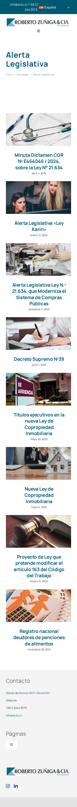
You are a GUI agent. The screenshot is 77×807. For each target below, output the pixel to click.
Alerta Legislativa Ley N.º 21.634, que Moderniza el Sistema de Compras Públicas (39, 294)
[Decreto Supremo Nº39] (38, 333)
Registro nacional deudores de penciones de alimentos (39, 637)
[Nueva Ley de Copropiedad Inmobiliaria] (38, 463)
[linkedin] (16, 786)
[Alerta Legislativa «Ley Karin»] (38, 197)
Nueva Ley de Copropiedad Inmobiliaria (39, 494)
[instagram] (8, 786)
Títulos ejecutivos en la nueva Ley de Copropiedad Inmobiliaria (39, 424)
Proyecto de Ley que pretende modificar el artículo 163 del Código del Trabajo (39, 566)
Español (50, 7)
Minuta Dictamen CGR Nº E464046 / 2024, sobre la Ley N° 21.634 (39, 161)
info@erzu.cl (14, 715)
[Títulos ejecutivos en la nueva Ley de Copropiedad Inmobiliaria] (38, 389)
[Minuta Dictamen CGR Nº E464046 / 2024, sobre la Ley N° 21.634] (38, 129)
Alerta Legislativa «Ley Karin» (39, 226)
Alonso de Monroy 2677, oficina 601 (28, 693)
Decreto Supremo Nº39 (39, 359)
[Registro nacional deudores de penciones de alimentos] (38, 605)
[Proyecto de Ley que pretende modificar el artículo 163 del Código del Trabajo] (38, 531)
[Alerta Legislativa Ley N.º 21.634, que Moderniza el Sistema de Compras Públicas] (38, 259)
